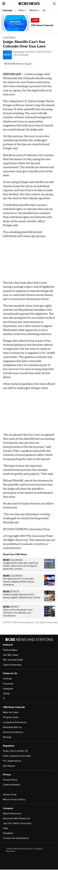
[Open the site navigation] (10, 3)
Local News (9, 37)
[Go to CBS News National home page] (29, 3)
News (22, 10)
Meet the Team (10, 712)
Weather (33, 10)
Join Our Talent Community (17, 823)
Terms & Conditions (13, 732)
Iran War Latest (10, 655)
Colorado (7, 10)
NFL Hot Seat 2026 (13, 660)
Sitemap (7, 737)
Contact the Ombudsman (16, 838)
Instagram (8, 688)
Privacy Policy (10, 780)
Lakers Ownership (12, 665)
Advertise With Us (12, 727)
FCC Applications (12, 761)
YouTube (7, 678)
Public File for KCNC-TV (15, 751)
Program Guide (10, 717)
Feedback (8, 833)
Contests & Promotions (15, 722)
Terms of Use (9, 794)
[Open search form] (54, 3)
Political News (10, 650)
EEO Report (9, 766)
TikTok (6, 693)
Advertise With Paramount (16, 818)
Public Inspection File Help (17, 756)
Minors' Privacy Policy (14, 799)
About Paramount (12, 813)
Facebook (8, 684)
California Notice (11, 785)
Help (5, 828)
